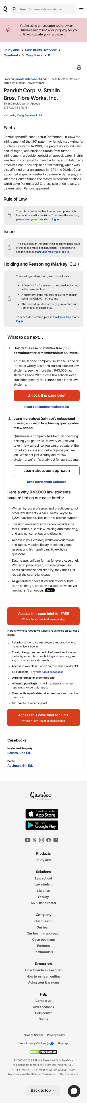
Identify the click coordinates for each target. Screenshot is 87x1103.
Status (43, 1019)
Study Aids (12, 50)
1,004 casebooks (53, 672)
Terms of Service (33, 1034)
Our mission (43, 921)
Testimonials (43, 952)
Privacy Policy (56, 1034)
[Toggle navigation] (81, 8)
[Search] (14, 9)
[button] (47, 395)
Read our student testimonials (46, 407)
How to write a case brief (43, 970)
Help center (43, 1013)
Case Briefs (34, 55)
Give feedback (43, 1007)
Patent (11, 761)
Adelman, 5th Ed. (20, 765)
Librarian (43, 890)
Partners (43, 945)
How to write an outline (43, 976)
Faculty (43, 896)
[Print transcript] (79, 67)
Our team (43, 927)
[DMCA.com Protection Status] (43, 1052)
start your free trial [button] (36, 219)
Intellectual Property (20, 748)
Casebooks (12, 55)
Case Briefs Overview (41, 50)
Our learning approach (43, 933)
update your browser (48, 34)
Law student (43, 884)
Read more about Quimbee (46, 482)
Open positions (43, 939)
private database (26, 79)
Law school (43, 878)
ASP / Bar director (43, 903)
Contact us (43, 1000)
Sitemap (62, 1043)
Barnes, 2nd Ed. (19, 753)
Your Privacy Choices (32, 1043)
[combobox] (44, 9)
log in (55, 219)
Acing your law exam (43, 982)
